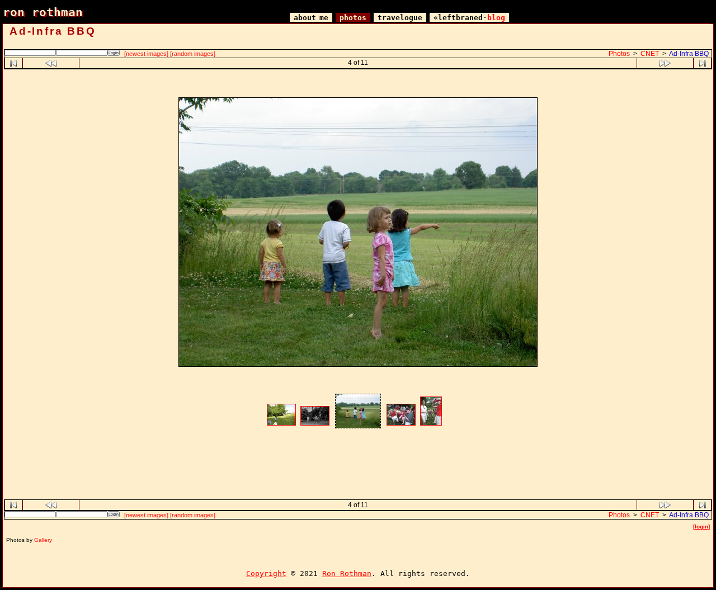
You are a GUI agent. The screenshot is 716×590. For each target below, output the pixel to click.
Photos (619, 54)
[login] (701, 526)
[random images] (192, 53)
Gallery (43, 540)
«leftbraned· (469, 17)
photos (353, 17)
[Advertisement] (358, 85)
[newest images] (146, 53)
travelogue (400, 17)
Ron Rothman (346, 573)
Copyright (266, 573)
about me (311, 17)
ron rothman (43, 12)
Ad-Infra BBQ (689, 54)
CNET (649, 54)
